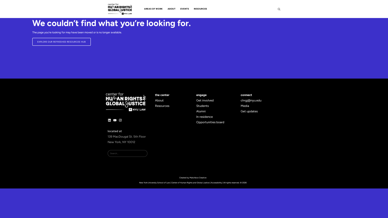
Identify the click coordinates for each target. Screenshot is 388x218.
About (159, 100)
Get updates (249, 111)
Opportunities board (210, 122)
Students (202, 106)
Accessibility (216, 183)
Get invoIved (205, 100)
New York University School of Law (154, 183)
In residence (204, 117)
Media (245, 106)
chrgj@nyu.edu (251, 100)
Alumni (201, 111)
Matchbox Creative (198, 178)
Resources (162, 106)
